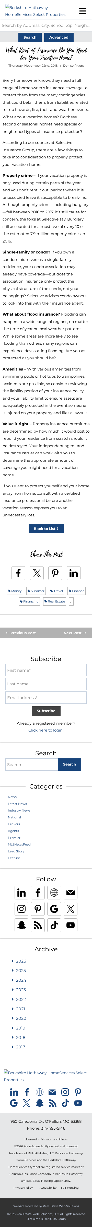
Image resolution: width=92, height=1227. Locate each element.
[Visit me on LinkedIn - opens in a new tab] (21, 892)
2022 (21, 999)
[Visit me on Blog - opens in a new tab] (38, 925)
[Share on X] (37, 573)
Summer (37, 591)
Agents (13, 831)
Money (16, 591)
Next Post (73, 633)
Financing (30, 601)
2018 (20, 1037)
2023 (21, 989)
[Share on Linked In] (73, 573)
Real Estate (56, 601)
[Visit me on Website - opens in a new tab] (54, 892)
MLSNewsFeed (19, 844)
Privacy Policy (23, 1187)
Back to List (45, 528)
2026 (21, 961)
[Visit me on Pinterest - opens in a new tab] (38, 909)
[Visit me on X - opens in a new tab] (70, 909)
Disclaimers (35, 1219)
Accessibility (48, 1187)
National (14, 817)
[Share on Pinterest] (55, 573)
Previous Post (22, 633)
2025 (21, 970)
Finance (77, 591)
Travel (58, 591)
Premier (14, 838)
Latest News (17, 804)
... (71, 601)
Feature (14, 858)
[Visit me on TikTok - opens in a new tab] (54, 925)
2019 (20, 1028)
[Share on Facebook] (18, 573)
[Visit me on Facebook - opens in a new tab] (38, 892)
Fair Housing (70, 1187)
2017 (20, 1047)
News (12, 797)
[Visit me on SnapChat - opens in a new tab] (21, 925)
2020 (21, 1018)
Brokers (14, 824)
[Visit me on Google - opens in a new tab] (54, 909)
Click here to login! (46, 730)
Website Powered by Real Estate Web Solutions (46, 1206)
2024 (21, 980)
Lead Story (16, 851)
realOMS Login (55, 1219)
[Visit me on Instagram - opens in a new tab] (21, 909)
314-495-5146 (53, 1128)
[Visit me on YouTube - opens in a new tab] (70, 925)
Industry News (19, 810)
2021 (20, 1008)
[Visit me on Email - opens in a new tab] (70, 892)
